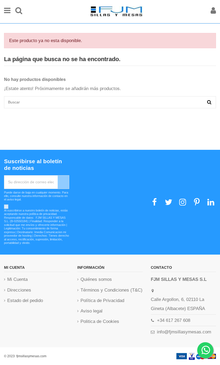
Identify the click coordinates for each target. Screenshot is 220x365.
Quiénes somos (96, 279)
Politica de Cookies (99, 321)
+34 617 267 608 (173, 320)
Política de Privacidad (102, 300)
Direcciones (19, 290)
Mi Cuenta (17, 279)
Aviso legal (91, 311)
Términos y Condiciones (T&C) (111, 290)
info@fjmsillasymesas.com (184, 331)
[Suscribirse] (63, 182)
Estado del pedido (25, 300)
